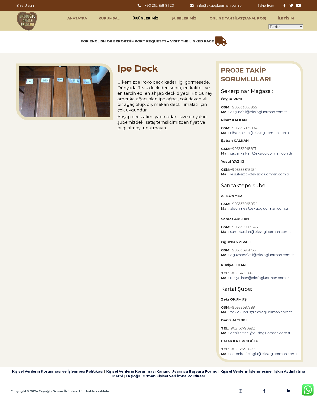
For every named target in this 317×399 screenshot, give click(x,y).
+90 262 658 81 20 (160, 5)
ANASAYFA (77, 18)
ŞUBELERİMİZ (184, 18)
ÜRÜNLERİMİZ (145, 18)
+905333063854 (243, 204)
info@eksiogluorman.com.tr (220, 5)
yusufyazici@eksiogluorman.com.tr (259, 174)
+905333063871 (243, 148)
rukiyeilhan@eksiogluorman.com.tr (259, 278)
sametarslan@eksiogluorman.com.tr (261, 231)
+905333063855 (243, 107)
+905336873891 (243, 307)
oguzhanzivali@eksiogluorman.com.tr (262, 255)
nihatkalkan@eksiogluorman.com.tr (260, 132)
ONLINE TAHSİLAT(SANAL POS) (238, 18)
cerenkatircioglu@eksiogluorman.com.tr (264, 354)
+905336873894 (243, 128)
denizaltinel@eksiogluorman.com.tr (260, 333)
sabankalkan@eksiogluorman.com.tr (261, 153)
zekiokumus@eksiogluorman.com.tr (261, 312)
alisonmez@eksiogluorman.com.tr (259, 208)
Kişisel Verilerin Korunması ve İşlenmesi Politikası (57, 371)
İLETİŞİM (286, 18)
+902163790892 (242, 328)
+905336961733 (243, 250)
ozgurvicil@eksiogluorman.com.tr (258, 112)
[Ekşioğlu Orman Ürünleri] (27, 21)
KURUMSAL (109, 18)
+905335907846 (244, 227)
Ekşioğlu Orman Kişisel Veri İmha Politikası (165, 376)
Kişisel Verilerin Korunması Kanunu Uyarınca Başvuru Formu (161, 371)
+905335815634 (243, 169)
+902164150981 (242, 273)
